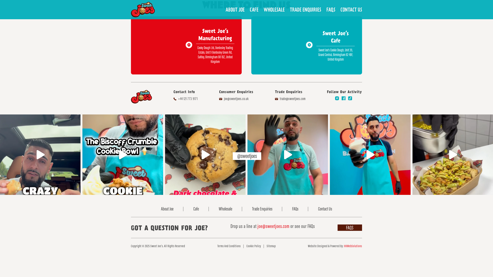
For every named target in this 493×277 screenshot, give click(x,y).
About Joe (235, 9)
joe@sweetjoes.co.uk (236, 98)
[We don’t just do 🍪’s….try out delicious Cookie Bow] (453, 154)
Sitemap (271, 246)
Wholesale (274, 9)
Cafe (254, 9)
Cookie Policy (253, 246)
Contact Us (351, 9)
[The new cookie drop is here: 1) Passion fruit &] (40, 154)
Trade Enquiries (305, 9)
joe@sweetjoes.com (273, 226)
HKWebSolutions (353, 246)
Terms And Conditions (229, 246)
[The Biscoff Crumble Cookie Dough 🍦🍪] (122, 154)
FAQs (330, 9)
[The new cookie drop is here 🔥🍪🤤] (287, 154)
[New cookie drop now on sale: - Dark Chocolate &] (205, 154)
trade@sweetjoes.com (293, 98)
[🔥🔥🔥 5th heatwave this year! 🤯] (370, 154)
